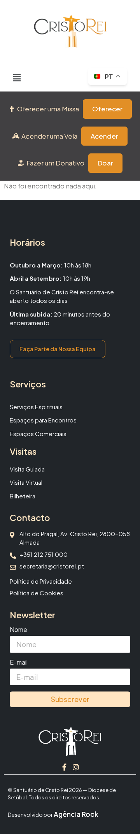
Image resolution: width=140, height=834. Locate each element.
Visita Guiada (27, 469)
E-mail (19, 662)
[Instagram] (75, 767)
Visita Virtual (26, 482)
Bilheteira (22, 496)
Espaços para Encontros (43, 420)
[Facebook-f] (64, 767)
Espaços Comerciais (38, 433)
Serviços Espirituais (36, 406)
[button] (17, 77)
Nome (18, 629)
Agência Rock (76, 814)
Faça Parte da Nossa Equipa (57, 348)
